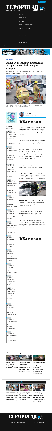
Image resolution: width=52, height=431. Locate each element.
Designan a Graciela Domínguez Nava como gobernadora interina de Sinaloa (12, 338)
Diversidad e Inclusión (26, 25)
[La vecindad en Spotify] (11, 117)
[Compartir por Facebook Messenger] (34, 122)
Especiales (22, 42)
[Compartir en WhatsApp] (26, 122)
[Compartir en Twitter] (24, 122)
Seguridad (9, 59)
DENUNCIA (42, 1)
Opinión (21, 32)
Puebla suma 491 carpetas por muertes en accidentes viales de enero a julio (24, 366)
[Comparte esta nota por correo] (32, 122)
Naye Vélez (8, 369)
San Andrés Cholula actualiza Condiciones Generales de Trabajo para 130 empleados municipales (12, 155)
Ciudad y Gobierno (24, 28)
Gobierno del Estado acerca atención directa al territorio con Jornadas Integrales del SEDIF (12, 172)
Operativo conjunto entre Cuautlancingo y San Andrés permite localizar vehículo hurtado (39, 367)
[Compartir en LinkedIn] (37, 122)
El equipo (28, 422)
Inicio (21, 14)
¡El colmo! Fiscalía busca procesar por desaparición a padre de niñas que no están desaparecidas (12, 139)
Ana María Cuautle (10, 403)
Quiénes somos (13, 422)
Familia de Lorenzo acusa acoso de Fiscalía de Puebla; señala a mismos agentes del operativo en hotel (12, 188)
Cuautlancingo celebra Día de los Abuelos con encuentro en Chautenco (11, 243)
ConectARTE (22, 35)
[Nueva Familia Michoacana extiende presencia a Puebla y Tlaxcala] (12, 358)
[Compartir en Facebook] (21, 122)
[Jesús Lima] (21, 114)
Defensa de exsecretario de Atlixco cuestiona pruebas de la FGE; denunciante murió (39, 395)
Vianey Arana (22, 371)
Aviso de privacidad (40, 422)
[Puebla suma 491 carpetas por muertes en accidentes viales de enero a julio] (25, 358)
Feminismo (22, 21)
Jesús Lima (28, 113)
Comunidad (22, 17)
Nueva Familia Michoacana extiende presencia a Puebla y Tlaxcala (12, 270)
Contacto (33, 422)
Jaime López (21, 403)
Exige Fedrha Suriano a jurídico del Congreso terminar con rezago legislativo (11, 311)
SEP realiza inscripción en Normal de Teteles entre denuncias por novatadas (12, 257)
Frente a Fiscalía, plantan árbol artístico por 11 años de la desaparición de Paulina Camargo (12, 296)
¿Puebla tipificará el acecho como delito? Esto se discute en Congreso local (12, 229)
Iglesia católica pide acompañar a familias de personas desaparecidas (12, 325)
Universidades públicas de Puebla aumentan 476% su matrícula (11, 216)
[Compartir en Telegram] (29, 122)
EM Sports (22, 39)
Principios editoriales (21, 422)
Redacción (35, 373)
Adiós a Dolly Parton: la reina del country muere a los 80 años (12, 282)
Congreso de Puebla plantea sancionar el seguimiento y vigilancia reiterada (12, 203)
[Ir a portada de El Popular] (26, 8)
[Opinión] (26, 52)
